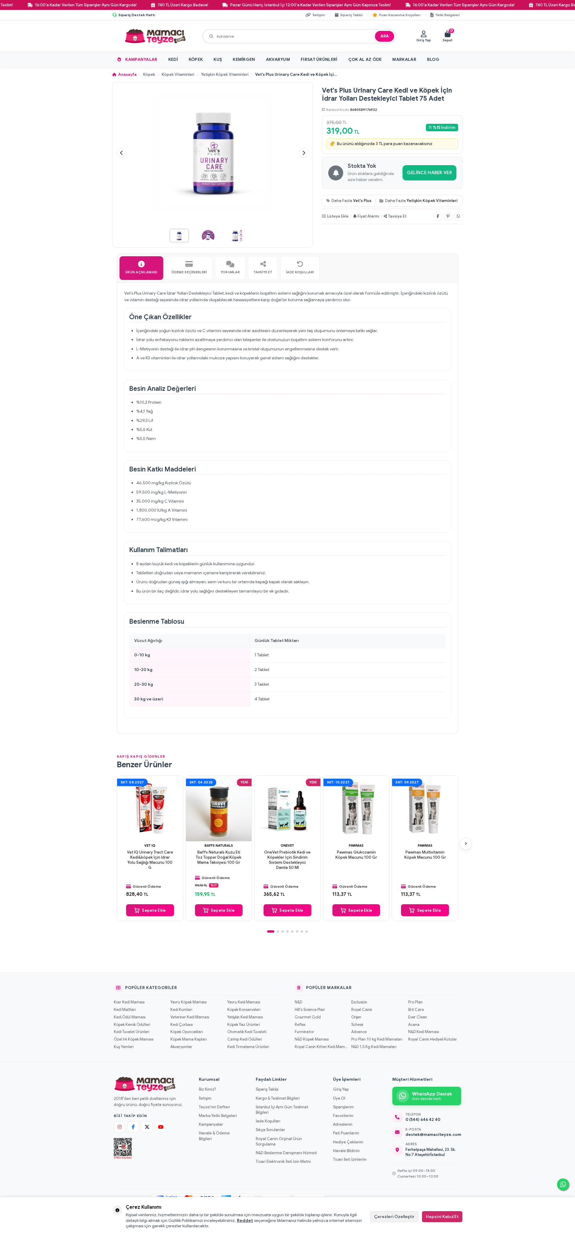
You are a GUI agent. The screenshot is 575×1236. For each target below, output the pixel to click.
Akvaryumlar (181, 1046)
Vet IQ (149, 845)
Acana (414, 1024)
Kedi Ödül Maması (130, 1017)
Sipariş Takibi (267, 1089)
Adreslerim (342, 1124)
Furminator (304, 1032)
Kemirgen (244, 59)
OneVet (287, 845)
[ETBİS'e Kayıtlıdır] (123, 1148)
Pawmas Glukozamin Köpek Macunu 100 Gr (356, 855)
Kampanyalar (141, 59)
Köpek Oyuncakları (186, 1032)
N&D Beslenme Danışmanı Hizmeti (286, 1152)
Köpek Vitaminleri (178, 74)
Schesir (357, 1024)
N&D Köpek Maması (312, 1039)
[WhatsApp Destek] (563, 1184)
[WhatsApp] (458, 216)
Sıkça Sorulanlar (270, 1129)
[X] (147, 1127)
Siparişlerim (343, 1107)
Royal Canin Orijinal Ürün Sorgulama (279, 1141)
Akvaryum (278, 59)
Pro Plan (415, 1002)
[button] (121, 153)
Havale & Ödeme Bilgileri (214, 1136)
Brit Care (416, 1009)
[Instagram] (119, 1127)
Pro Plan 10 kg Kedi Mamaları (376, 1039)
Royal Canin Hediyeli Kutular (432, 1039)
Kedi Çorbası (181, 1024)
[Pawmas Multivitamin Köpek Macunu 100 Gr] (425, 809)
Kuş (218, 59)
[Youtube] (161, 1127)
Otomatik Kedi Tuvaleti (246, 1032)
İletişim (205, 1098)
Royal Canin (361, 1009)
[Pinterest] (448, 216)
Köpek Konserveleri (243, 1009)
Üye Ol (339, 1098)
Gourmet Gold (308, 1017)
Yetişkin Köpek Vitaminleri (225, 74)
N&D (298, 1002)
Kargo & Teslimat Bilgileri (278, 1098)
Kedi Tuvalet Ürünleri (131, 1032)
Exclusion (359, 1002)
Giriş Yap (341, 1089)
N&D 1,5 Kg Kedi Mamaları (374, 1046)
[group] (213, 153)
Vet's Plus (362, 200)
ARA (384, 36)
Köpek (196, 59)
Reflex (300, 1024)
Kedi (173, 59)
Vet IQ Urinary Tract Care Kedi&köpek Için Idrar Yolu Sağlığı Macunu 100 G (150, 860)
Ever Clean (417, 1017)
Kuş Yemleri (123, 1046)
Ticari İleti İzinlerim (350, 1159)
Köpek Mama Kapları (188, 1039)
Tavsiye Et (397, 216)
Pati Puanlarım (346, 1133)
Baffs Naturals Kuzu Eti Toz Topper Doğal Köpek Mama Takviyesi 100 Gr (218, 857)
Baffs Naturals (219, 845)
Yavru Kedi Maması (243, 1002)
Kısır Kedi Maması (129, 1002)
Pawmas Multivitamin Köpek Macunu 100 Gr (425, 855)
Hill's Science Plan (310, 1009)
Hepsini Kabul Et (442, 1216)
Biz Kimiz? (207, 1089)
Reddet (245, 1220)
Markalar (404, 59)
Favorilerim (343, 1115)
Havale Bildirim (346, 1150)
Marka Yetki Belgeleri (218, 1115)
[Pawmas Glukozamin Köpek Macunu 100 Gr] (356, 809)
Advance (359, 1032)
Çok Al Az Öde (365, 59)
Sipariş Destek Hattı (136, 15)
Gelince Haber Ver (429, 172)
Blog (433, 59)
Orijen (356, 1017)
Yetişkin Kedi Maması (245, 1017)
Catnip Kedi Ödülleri (244, 1039)
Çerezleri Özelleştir (394, 1216)
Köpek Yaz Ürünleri (243, 1024)
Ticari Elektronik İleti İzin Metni (283, 1161)
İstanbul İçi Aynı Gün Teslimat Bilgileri (282, 1109)
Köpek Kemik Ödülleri (132, 1024)
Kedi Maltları (125, 1009)
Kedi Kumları (181, 1009)
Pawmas (356, 845)
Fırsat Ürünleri (319, 59)
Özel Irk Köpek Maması (134, 1039)
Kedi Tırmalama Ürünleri (248, 1046)
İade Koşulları (268, 1121)
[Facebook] (437, 216)
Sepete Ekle (154, 910)
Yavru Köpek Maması (188, 1002)
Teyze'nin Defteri (214, 1107)
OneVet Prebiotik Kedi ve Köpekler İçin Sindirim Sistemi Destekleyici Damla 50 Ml (287, 860)
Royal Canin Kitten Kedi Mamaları (321, 1046)
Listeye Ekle (338, 216)
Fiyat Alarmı (368, 216)
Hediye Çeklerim (348, 1142)
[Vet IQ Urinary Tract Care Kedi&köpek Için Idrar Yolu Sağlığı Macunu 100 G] (150, 809)
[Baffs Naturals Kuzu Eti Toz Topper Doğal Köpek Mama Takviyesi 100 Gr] (219, 809)
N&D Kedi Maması (423, 1032)
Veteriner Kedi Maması (189, 1017)
